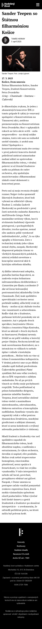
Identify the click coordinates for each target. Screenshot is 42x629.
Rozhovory (21, 546)
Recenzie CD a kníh (21, 554)
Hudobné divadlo (21, 550)
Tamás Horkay (18, 39)
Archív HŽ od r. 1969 (21, 558)
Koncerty (21, 542)
